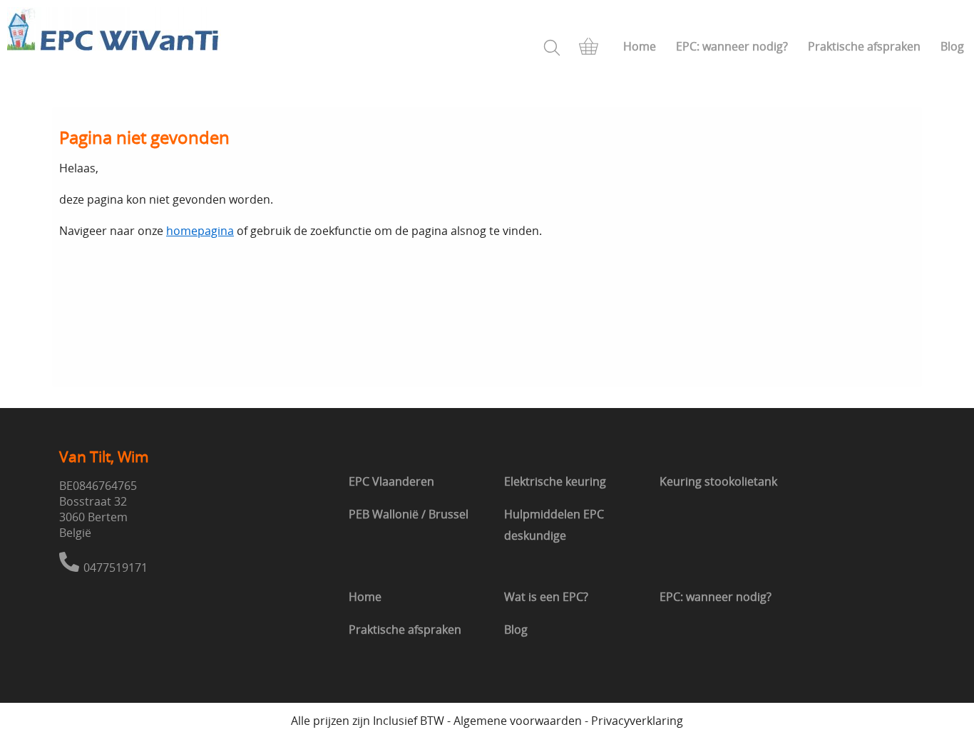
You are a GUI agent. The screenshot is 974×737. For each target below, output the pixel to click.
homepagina (200, 231)
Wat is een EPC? (546, 597)
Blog (952, 46)
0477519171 (115, 567)
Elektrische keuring (555, 481)
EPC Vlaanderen (391, 481)
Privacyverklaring (637, 720)
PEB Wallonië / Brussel (408, 514)
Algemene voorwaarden (517, 720)
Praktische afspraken (864, 46)
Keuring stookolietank (718, 481)
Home (639, 46)
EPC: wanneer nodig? (732, 46)
